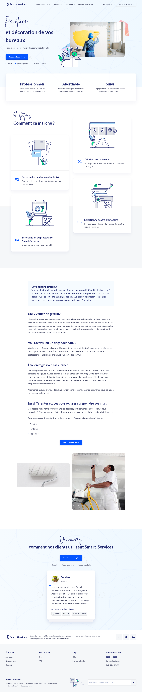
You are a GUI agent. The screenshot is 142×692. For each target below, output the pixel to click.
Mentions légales (78, 661)
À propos (9, 657)
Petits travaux (80, 613)
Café (67, 613)
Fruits (57, 613)
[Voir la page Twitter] (126, 637)
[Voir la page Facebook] (119, 637)
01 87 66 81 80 (111, 657)
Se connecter (108, 4)
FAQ (40, 661)
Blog (40, 657)
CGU (74, 657)
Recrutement (11, 661)
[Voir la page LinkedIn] (133, 637)
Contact (9, 665)
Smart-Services (16, 4)
